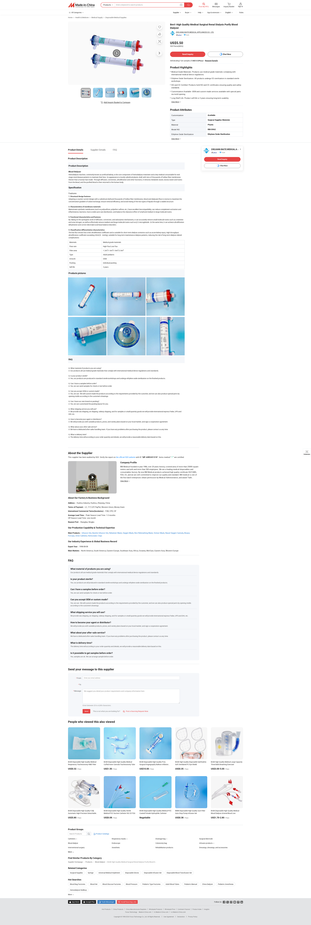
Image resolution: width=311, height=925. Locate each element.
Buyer (187, 12)
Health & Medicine (82, 17)
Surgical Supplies (76, 873)
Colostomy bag (161, 843)
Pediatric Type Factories (151, 884)
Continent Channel (184, 909)
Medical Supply (97, 17)
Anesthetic (116, 847)
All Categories (76, 12)
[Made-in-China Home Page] (81, 5)
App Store (74, 902)
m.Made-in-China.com (161, 912)
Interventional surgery (76, 847)
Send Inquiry (187, 54)
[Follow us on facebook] (224, 902)
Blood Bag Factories (77, 884)
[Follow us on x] (227, 902)
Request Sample (211, 61)
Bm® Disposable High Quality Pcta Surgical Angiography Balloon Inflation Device (153, 764)
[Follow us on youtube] (234, 902)
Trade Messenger (106, 902)
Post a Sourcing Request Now (135, 711)
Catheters (71, 839)
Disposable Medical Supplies (115, 17)
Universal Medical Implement (109, 873)
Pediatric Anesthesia (225, 884)
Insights (206, 909)
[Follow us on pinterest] (238, 902)
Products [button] (107, 5)
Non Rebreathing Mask (143, 533)
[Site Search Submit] (188, 4)
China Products (118, 909)
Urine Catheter (81, 535)
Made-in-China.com (145, 912)
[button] (181, 5)
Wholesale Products (155, 909)
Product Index (197, 909)
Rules (241, 12)
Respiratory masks (119, 839)
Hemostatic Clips (95, 535)
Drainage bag (161, 839)
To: (80, 684)
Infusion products (206, 843)
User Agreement (169, 917)
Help (199, 12)
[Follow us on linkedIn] (241, 902)
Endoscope (116, 843)
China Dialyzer (207, 884)
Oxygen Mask (128, 533)
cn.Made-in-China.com (178, 912)
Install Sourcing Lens (128, 902)
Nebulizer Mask (115, 533)
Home (70, 17)
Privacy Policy (192, 917)
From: (79, 678)
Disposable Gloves (132, 873)
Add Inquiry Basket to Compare (117, 102)
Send (86, 711)
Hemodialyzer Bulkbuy (78, 890)
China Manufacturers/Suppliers (136, 909)
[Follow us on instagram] (231, 902)
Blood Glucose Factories (112, 884)
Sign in (240, 6)
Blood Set (93, 884)
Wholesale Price (170, 909)
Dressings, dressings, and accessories (213, 847)
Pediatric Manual (190, 884)
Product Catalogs (102, 834)
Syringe (90, 873)
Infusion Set (86, 533)
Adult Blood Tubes (172, 884)
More (70, 894)
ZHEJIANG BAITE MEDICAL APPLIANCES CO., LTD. (195, 32)
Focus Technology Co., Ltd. (138, 917)
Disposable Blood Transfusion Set (179, 873)
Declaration (181, 917)
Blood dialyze (73, 843)
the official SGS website (125, 457)
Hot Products (106, 909)
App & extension (213, 12)
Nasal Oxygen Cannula (174, 533)
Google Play (89, 902)
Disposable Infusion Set (153, 873)
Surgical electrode (206, 839)
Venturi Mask (159, 533)
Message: (77, 691)
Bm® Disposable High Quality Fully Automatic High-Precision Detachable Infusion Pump (82, 813)
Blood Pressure (131, 884)
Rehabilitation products (164, 847)
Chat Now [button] (227, 54)
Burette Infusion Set (100, 533)
